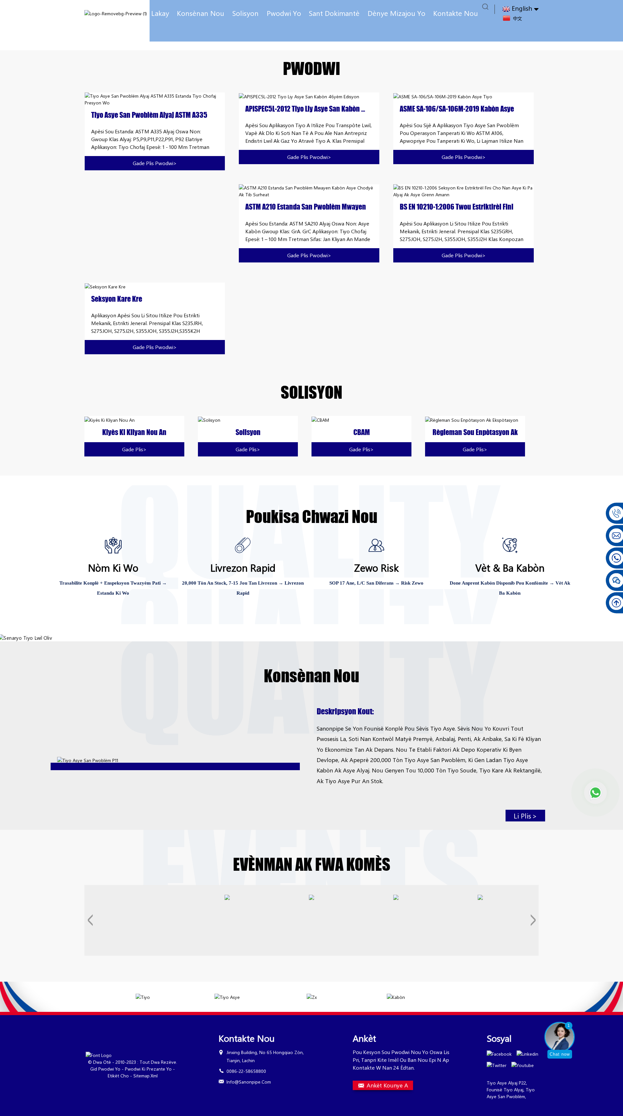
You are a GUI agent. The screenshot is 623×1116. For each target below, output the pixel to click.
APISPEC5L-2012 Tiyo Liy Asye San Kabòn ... (305, 109)
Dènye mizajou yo (396, 13)
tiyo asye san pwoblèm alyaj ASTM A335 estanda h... (149, 115)
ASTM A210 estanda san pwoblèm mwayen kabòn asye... (305, 207)
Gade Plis (134, 449)
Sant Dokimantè (334, 13)
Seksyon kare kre (116, 299)
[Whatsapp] (595, 792)
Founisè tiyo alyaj (505, 1089)
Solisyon (245, 13)
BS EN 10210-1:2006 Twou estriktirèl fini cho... (456, 207)
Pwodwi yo (284, 13)
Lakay (160, 13)
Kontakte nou (455, 13)
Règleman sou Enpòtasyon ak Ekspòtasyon (475, 432)
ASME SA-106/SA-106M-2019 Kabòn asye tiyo (457, 109)
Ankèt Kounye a (387, 1085)
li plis (525, 815)
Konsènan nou (200, 13)
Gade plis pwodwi (155, 163)
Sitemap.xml (145, 1076)
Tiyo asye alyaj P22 (506, 1083)
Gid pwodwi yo (105, 1069)
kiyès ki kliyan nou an (134, 432)
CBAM (361, 432)
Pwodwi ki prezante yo (148, 1069)
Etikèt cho (118, 1076)
